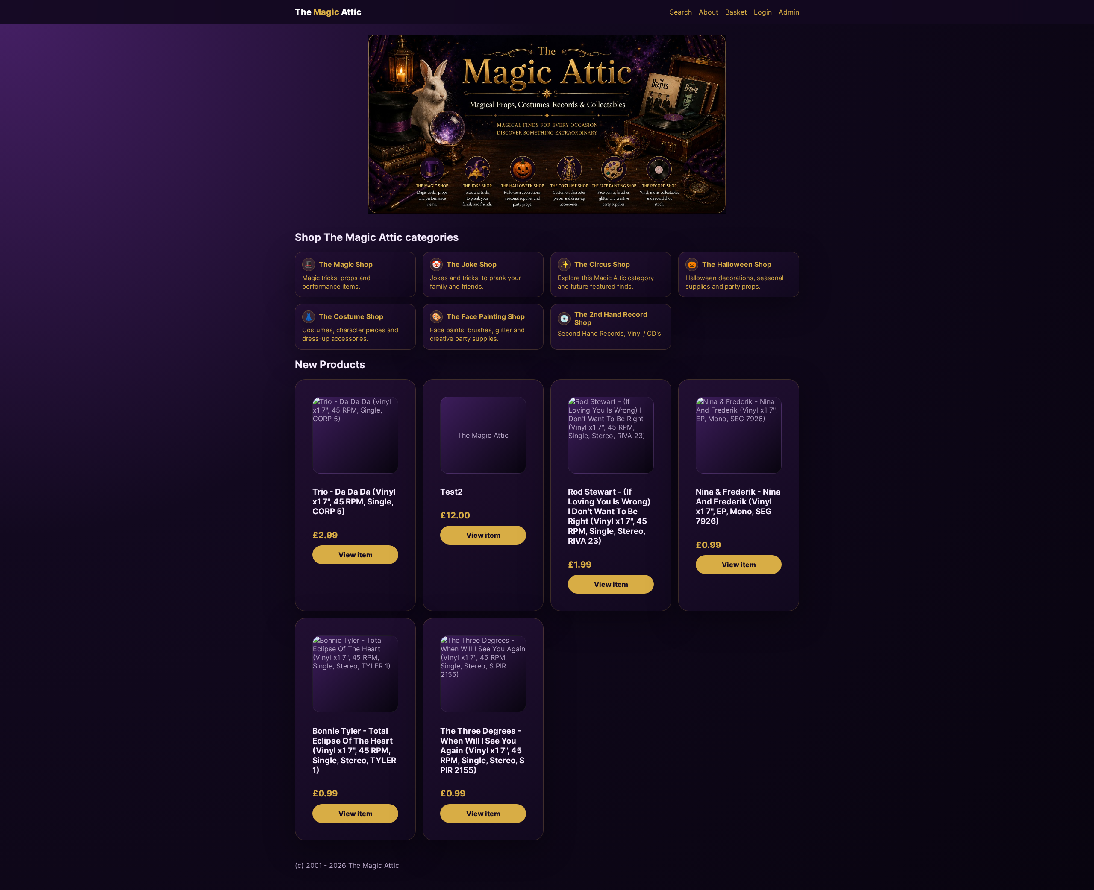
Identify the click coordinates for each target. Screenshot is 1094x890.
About (708, 12)
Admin (789, 12)
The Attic (328, 12)
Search (681, 12)
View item (355, 554)
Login (763, 12)
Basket (736, 12)
